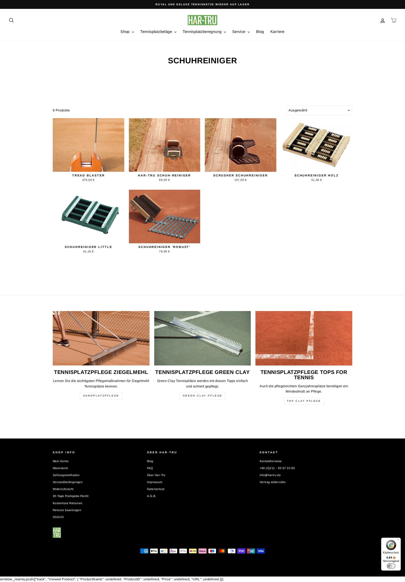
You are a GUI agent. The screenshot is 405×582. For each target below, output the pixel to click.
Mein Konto (61, 461)
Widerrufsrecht (63, 489)
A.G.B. (151, 496)
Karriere (277, 32)
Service (239, 32)
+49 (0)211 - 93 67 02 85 (277, 468)
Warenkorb (60, 468)
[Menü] (398, 540)
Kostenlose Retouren (67, 503)
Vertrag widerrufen (273, 482)
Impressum (154, 482)
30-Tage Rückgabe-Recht (71, 496)
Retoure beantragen (67, 510)
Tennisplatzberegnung (203, 32)
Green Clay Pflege (202, 395)
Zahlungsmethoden (66, 475)
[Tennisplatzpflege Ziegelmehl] (101, 338)
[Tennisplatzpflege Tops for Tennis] (303, 338)
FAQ (150, 468)
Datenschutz (156, 489)
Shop (125, 32)
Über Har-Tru (156, 475)
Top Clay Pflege (304, 400)
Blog (260, 32)
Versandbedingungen (68, 482)
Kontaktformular (271, 461)
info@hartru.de (270, 475)
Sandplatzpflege (101, 395)
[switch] (391, 565)
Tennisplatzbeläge (156, 32)
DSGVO (58, 517)
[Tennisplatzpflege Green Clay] (202, 338)
